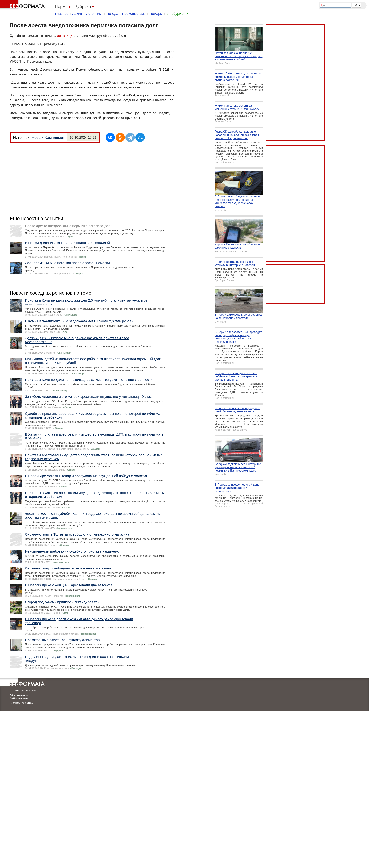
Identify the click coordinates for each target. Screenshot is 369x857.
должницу (64, 36)
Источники (94, 14)
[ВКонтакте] (110, 137)
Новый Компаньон (48, 137)
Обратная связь (19, 695)
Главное (61, 14)
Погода (112, 14)
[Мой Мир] (140, 137)
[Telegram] (130, 137)
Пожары (156, 14)
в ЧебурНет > (177, 14)
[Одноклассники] (120, 137)
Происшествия (134, 14)
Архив (77, 14)
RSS (30, 703)
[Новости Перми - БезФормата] (23, 5)
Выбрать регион (19, 698)
